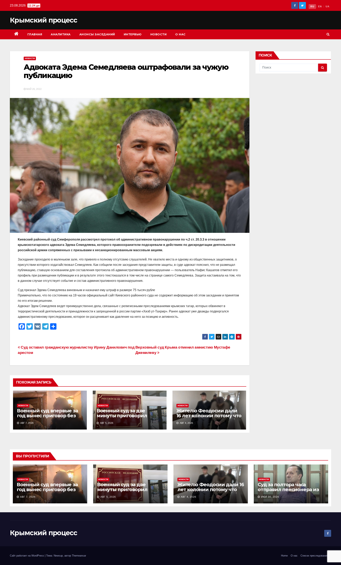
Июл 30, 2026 (270, 496)
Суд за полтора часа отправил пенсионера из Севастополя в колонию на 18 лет (290, 492)
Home (284, 555)
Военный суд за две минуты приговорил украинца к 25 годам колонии (122, 418)
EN (320, 6)
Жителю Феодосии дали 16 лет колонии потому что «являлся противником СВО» (208, 418)
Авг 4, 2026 (188, 496)
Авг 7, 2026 (28, 496)
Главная (34, 34)
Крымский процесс (43, 20)
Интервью (133, 34)
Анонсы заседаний (97, 34)
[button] (328, 34)
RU (312, 6)
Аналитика (61, 34)
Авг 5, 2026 (108, 496)
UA (327, 6)
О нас (180, 34)
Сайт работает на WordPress (27, 555)
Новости (158, 34)
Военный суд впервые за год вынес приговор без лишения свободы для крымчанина (47, 418)
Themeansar (79, 555)
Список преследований (314, 555)
